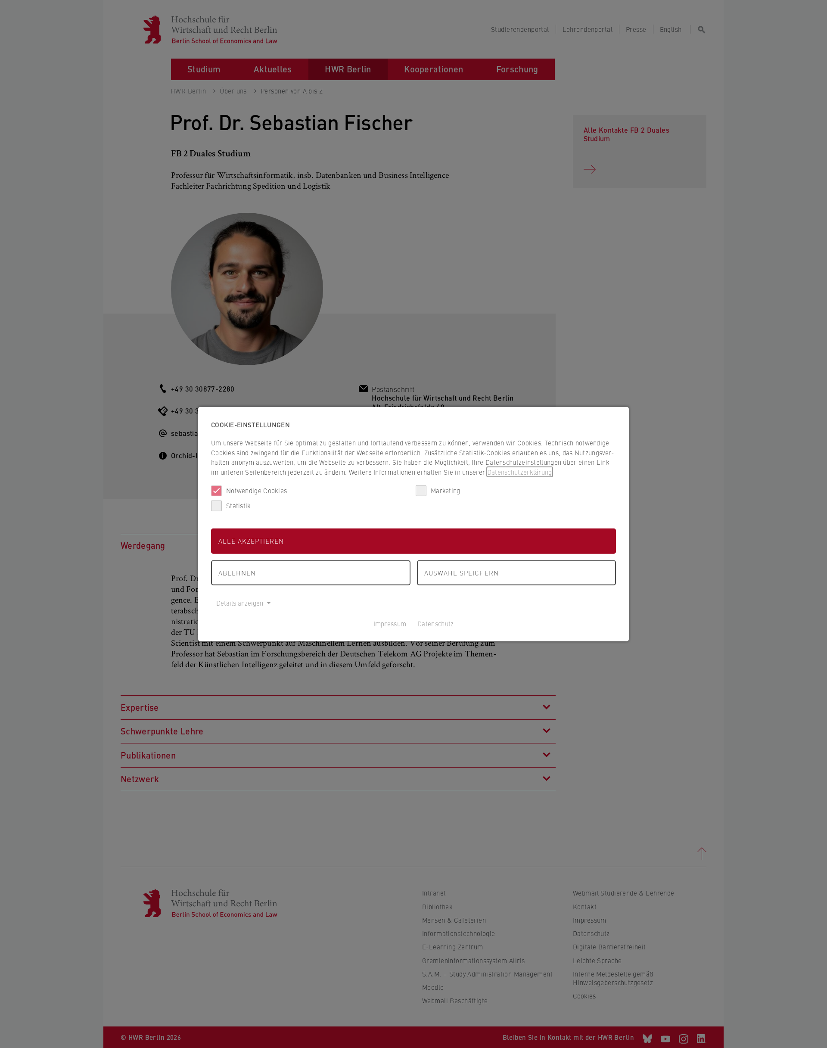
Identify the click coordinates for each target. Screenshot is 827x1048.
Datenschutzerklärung (519, 471)
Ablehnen (237, 572)
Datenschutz (435, 623)
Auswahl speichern (461, 572)
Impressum (390, 623)
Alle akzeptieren (251, 540)
